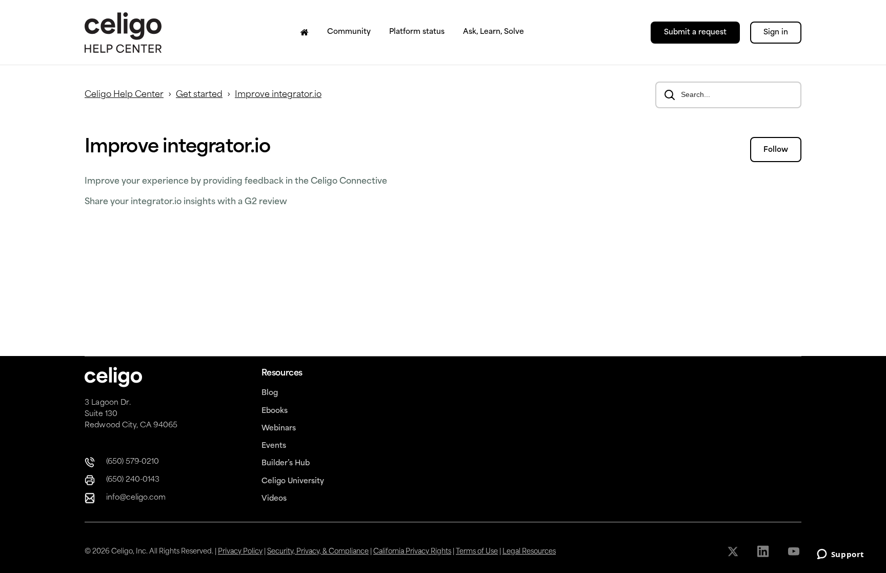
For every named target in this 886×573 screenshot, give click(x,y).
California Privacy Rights (412, 551)
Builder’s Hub (285, 463)
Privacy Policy (240, 551)
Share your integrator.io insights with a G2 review (186, 202)
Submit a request (695, 32)
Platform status (417, 32)
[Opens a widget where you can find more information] (840, 555)
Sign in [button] (775, 32)
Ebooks (274, 411)
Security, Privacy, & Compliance (318, 551)
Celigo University (292, 481)
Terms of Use (477, 551)
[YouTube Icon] (794, 551)
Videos (274, 499)
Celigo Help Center (124, 95)
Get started (199, 95)
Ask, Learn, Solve (493, 32)
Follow (775, 150)
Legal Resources (529, 551)
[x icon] (734, 551)
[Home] (304, 32)
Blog (269, 393)
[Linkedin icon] (764, 551)
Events (273, 446)
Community (349, 32)
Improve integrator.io (278, 95)
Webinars (278, 428)
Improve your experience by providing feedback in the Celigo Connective (236, 181)
